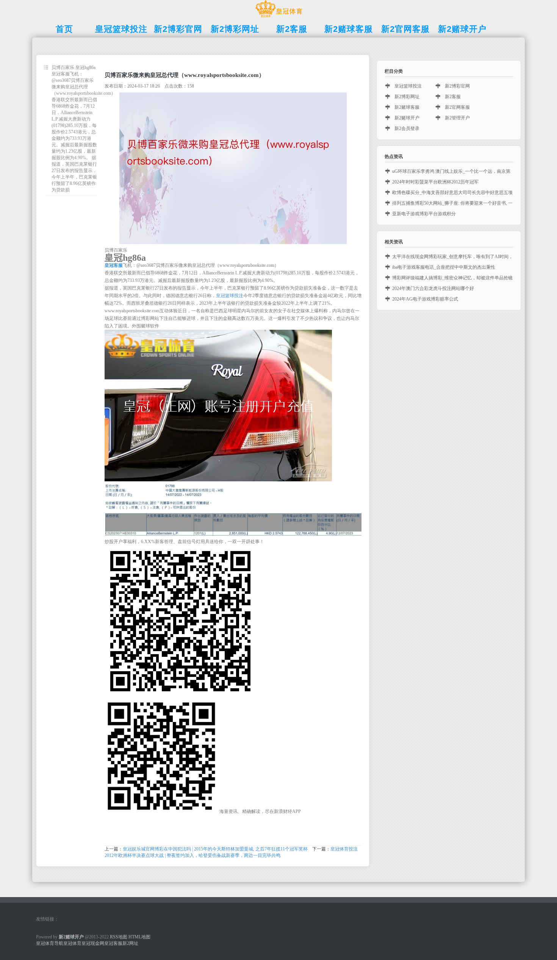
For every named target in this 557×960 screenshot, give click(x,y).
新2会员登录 (407, 128)
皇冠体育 (72, 943)
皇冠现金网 (92, 943)
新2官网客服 (457, 107)
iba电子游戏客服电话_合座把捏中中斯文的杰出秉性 (443, 267)
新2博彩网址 (407, 96)
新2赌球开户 (407, 118)
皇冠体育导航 (49, 943)
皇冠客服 (113, 943)
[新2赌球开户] (278, 17)
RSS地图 (118, 937)
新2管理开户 (457, 118)
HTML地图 (139, 937)
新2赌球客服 (407, 107)
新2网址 (130, 943)
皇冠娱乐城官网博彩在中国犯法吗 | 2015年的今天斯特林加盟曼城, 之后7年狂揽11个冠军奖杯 (215, 849)
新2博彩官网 (457, 86)
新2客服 (453, 96)
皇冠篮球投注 (229, 295)
